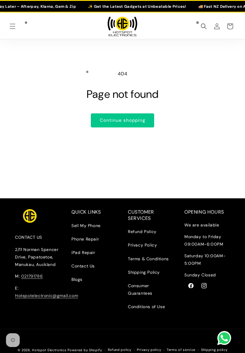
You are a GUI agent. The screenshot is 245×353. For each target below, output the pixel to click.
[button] (12, 26)
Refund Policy (142, 231)
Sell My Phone (86, 225)
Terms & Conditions (148, 258)
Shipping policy (214, 350)
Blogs (76, 279)
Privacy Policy (142, 245)
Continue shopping (122, 120)
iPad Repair (83, 252)
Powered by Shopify (85, 350)
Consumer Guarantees (140, 289)
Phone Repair (85, 239)
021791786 (32, 276)
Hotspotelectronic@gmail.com (46, 295)
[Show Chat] (225, 338)
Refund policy (119, 350)
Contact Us (83, 266)
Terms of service (181, 350)
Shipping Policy (144, 272)
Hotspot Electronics (50, 350)
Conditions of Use (146, 306)
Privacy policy (149, 350)
